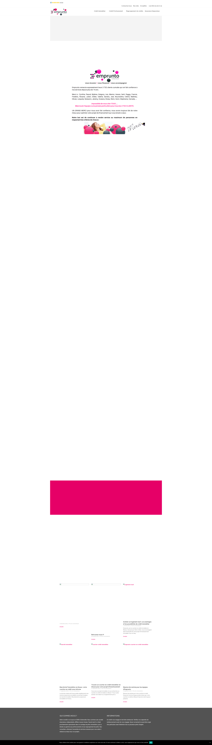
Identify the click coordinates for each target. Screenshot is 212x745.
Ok (151, 742)
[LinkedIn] (53, 6)
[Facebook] (51, 6)
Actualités (143, 5)
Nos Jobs (136, 5)
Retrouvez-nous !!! (97, 634)
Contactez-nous (126, 5)
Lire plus (62, 626)
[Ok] (210, 742)
